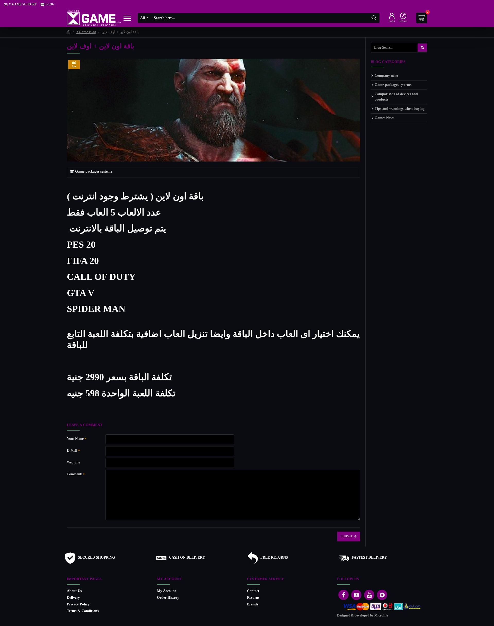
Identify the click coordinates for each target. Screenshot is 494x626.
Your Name (75, 439)
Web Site (73, 462)
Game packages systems (93, 171)
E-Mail (72, 451)
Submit (346, 536)
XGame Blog (86, 32)
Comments (74, 474)
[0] (421, 18)
